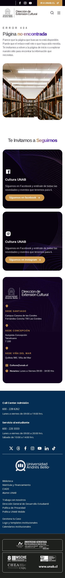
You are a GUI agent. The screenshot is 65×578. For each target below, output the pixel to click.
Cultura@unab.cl (19, 365)
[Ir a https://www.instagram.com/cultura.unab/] (25, 3)
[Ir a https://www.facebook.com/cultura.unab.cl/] (20, 3)
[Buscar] (52, 13)
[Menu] (58, 12)
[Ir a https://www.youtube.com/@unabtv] (30, 3)
